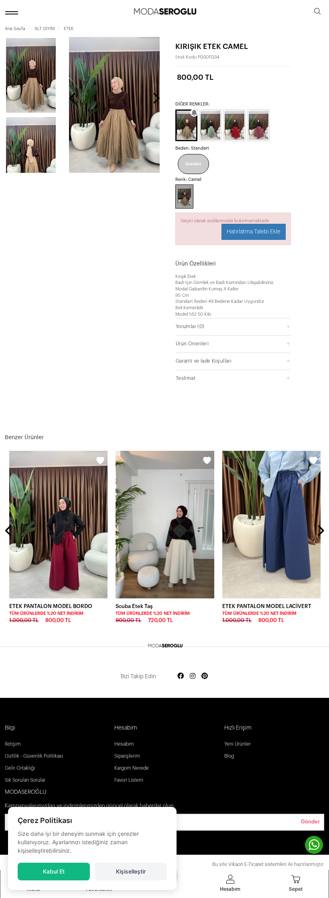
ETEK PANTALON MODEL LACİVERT (266, 606)
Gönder (310, 821)
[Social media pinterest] (204, 676)
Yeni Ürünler (237, 744)
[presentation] (73, 99)
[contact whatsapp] (314, 845)
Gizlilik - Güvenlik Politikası (34, 756)
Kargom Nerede (131, 768)
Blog (229, 756)
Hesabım (124, 744)
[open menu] (13, 12)
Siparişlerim (127, 756)
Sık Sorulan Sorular (25, 780)
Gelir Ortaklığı (20, 768)
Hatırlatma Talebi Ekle (253, 232)
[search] (317, 13)
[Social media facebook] (180, 676)
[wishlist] (100, 461)
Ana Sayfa (15, 28)
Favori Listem (128, 780)
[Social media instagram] (192, 676)
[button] (233, 326)
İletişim (13, 744)
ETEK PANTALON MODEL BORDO (50, 606)
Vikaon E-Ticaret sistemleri (257, 864)
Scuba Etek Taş (134, 606)
